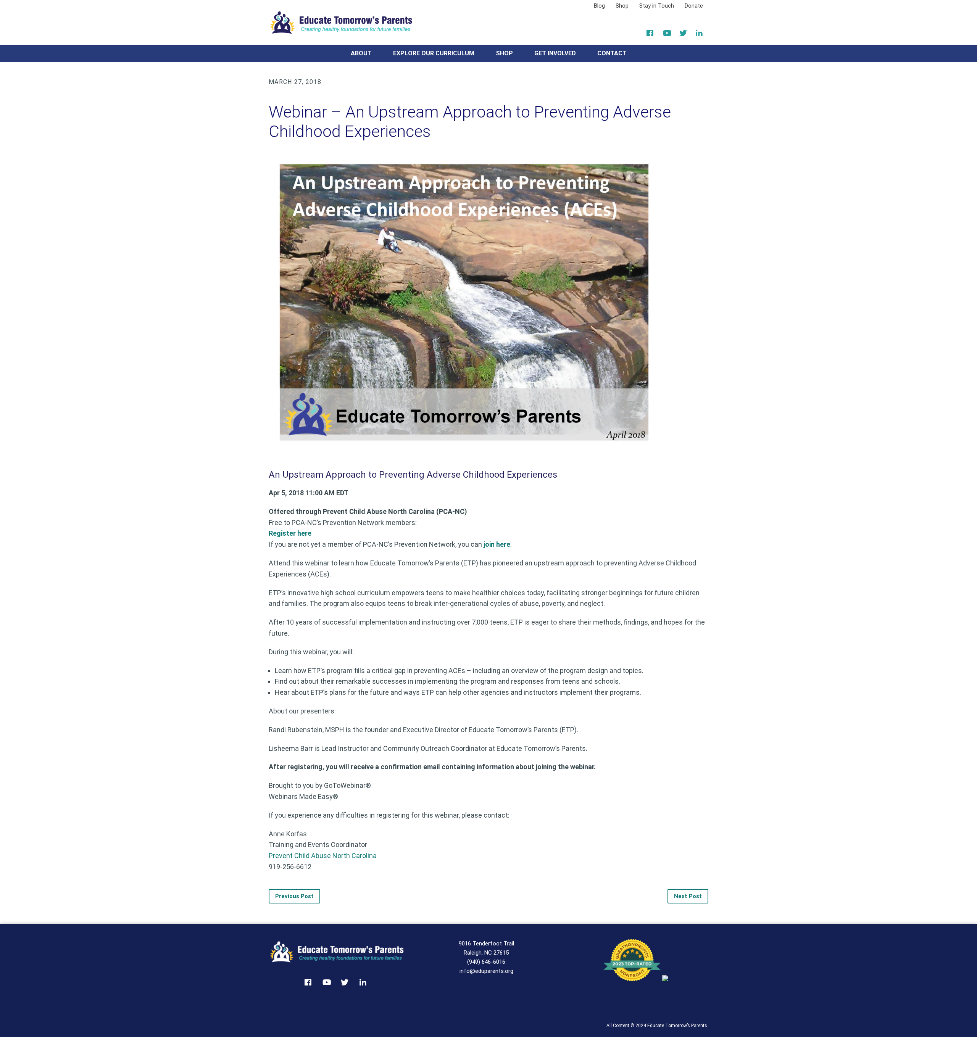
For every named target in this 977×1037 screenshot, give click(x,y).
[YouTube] (667, 33)
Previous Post (294, 896)
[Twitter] (684, 33)
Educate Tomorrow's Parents (341, 22)
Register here (290, 533)
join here (497, 544)
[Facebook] (651, 33)
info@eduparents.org (486, 971)
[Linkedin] (700, 33)
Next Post (688, 896)
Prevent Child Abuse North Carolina (323, 856)
